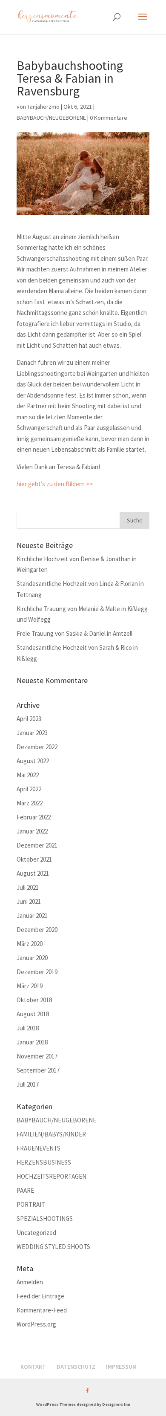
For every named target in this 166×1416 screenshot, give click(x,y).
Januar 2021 (32, 915)
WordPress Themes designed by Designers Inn (83, 1404)
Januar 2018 (32, 1042)
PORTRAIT (31, 1204)
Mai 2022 (28, 775)
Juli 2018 (28, 1028)
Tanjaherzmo (43, 106)
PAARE (25, 1190)
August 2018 (33, 1014)
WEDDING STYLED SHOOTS (53, 1247)
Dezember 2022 (37, 747)
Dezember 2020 (37, 930)
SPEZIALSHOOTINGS (45, 1218)
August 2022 (33, 761)
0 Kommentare (108, 117)
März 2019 (30, 986)
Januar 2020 (32, 958)
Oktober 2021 (34, 859)
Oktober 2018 (34, 1000)
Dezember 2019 (37, 972)
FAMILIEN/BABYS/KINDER (51, 1134)
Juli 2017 (28, 1084)
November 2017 (37, 1056)
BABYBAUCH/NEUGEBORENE (51, 117)
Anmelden (30, 1282)
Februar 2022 (34, 817)
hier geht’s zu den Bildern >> (55, 484)
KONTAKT (33, 1366)
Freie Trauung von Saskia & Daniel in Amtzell (74, 633)
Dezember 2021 (37, 845)
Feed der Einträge (40, 1296)
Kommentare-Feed (42, 1310)
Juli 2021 (28, 887)
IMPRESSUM (121, 1366)
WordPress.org (36, 1324)
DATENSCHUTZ (76, 1366)
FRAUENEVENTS (38, 1148)
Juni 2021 (29, 901)
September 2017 (38, 1070)
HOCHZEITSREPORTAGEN (51, 1176)
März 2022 (30, 803)
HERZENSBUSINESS (44, 1162)
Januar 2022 (32, 831)
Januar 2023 (32, 733)
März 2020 (30, 944)
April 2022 (29, 789)
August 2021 (33, 873)
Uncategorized (36, 1233)
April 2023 (29, 719)
